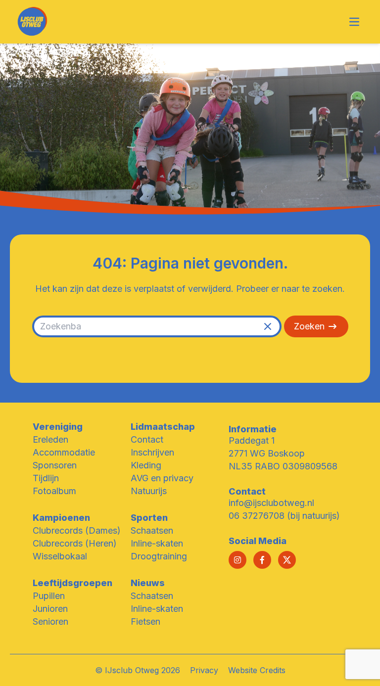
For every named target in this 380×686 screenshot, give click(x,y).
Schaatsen (152, 530)
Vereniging (58, 426)
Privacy (204, 670)
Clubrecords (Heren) (75, 543)
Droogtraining (159, 556)
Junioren (50, 608)
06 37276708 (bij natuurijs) (284, 515)
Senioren (50, 621)
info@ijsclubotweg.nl (271, 503)
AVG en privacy (162, 478)
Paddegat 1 (252, 440)
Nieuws (148, 583)
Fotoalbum (54, 491)
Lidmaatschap (163, 426)
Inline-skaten (157, 543)
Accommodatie (64, 452)
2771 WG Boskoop (267, 453)
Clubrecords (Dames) (77, 530)
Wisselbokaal (60, 556)
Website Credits (256, 670)
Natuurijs (149, 491)
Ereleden (50, 439)
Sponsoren (55, 465)
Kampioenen (61, 517)
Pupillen (49, 596)
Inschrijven (152, 452)
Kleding (146, 465)
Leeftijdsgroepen (72, 583)
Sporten (149, 517)
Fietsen (145, 621)
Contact (147, 439)
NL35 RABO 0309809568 (283, 466)
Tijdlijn (46, 478)
